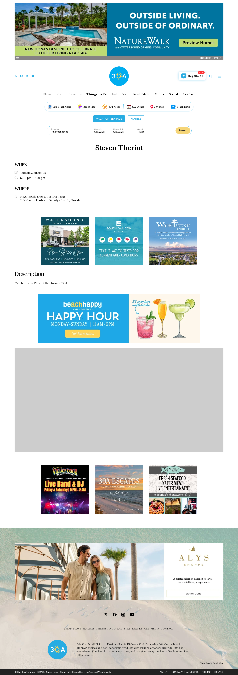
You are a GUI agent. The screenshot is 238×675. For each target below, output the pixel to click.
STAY (127, 628)
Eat (114, 94)
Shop (60, 94)
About (164, 672)
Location (55, 129)
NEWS (77, 628)
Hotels (136, 118)
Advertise (192, 672)
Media (159, 94)
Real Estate (141, 94)
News (47, 94)
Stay (125, 94)
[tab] (109, 118)
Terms (206, 672)
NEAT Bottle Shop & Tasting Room (42, 196)
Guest (140, 129)
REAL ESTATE (140, 628)
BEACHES (88, 628)
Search (183, 130)
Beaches (75, 94)
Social (173, 94)
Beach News (183, 106)
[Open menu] (219, 76)
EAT (119, 628)
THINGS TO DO (106, 628)
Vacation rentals (109, 118)
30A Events (138, 106)
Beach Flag (89, 106)
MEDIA (155, 628)
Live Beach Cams (62, 106)
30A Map (159, 106)
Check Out (118, 129)
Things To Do (96, 94)
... (103, 132)
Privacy (218, 672)
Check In (98, 129)
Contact (189, 94)
